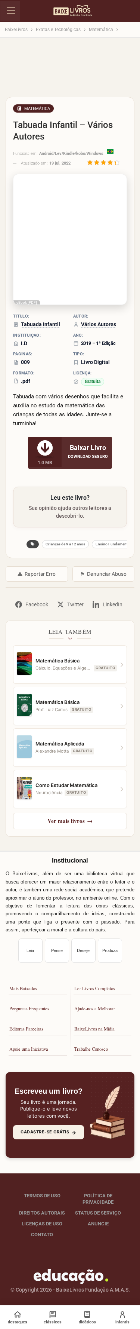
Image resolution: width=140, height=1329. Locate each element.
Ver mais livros (70, 821)
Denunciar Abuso (103, 574)
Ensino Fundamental (113, 544)
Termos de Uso (42, 1195)
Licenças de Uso (42, 1224)
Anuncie (98, 1224)
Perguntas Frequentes (29, 1008)
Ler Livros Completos (94, 988)
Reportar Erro (37, 574)
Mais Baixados (23, 988)
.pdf (25, 381)
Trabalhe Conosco (91, 1049)
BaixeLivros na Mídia (94, 1029)
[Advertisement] (70, 69)
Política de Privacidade (98, 1199)
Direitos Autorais (42, 1213)
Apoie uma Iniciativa (28, 1049)
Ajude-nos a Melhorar (94, 1008)
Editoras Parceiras (26, 1029)
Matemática (37, 108)
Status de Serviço (98, 1213)
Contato (42, 1234)
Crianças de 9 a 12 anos (65, 544)
